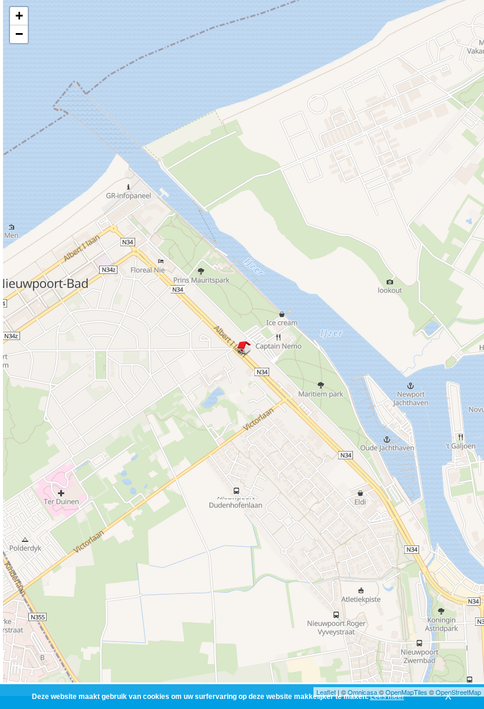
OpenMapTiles (406, 692)
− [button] (19, 34)
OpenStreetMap (458, 692)
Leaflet (326, 692)
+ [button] (19, 15)
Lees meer (387, 696)
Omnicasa (362, 692)
